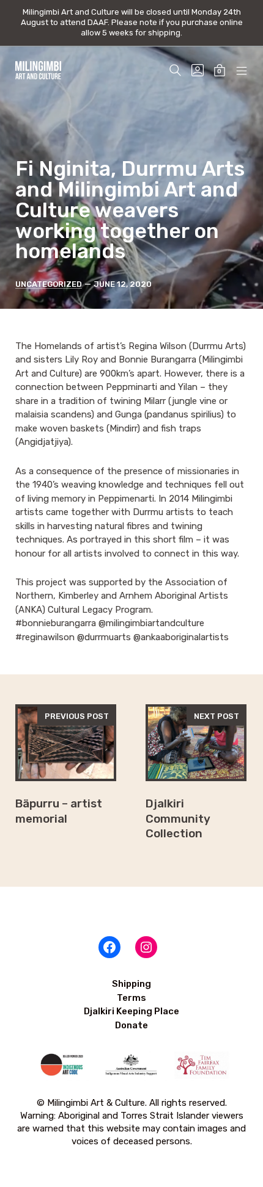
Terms (131, 997)
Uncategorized (48, 284)
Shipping (131, 983)
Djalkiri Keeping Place (131, 1011)
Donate (131, 1025)
